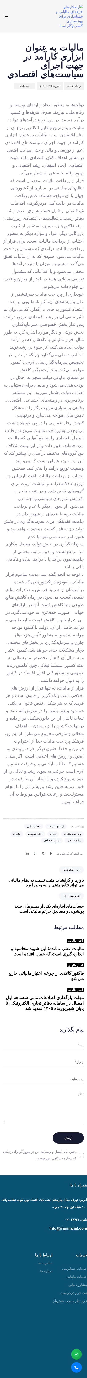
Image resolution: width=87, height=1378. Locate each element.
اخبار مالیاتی (24, 86)
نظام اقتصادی (52, 840)
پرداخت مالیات (72, 833)
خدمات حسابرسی (74, 1268)
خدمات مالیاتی (77, 1276)
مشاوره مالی (77, 1285)
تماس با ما (45, 1263)
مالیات (16, 833)
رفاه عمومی (35, 833)
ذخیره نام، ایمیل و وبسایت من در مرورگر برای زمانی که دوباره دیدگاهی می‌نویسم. (40, 1155)
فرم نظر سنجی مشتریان (69, 1301)
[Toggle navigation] (17, 16)
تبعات (53, 833)
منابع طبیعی (74, 840)
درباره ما (46, 1271)
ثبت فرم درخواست (73, 1293)
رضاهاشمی (74, 86)
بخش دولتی (34, 826)
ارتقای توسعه (56, 826)
